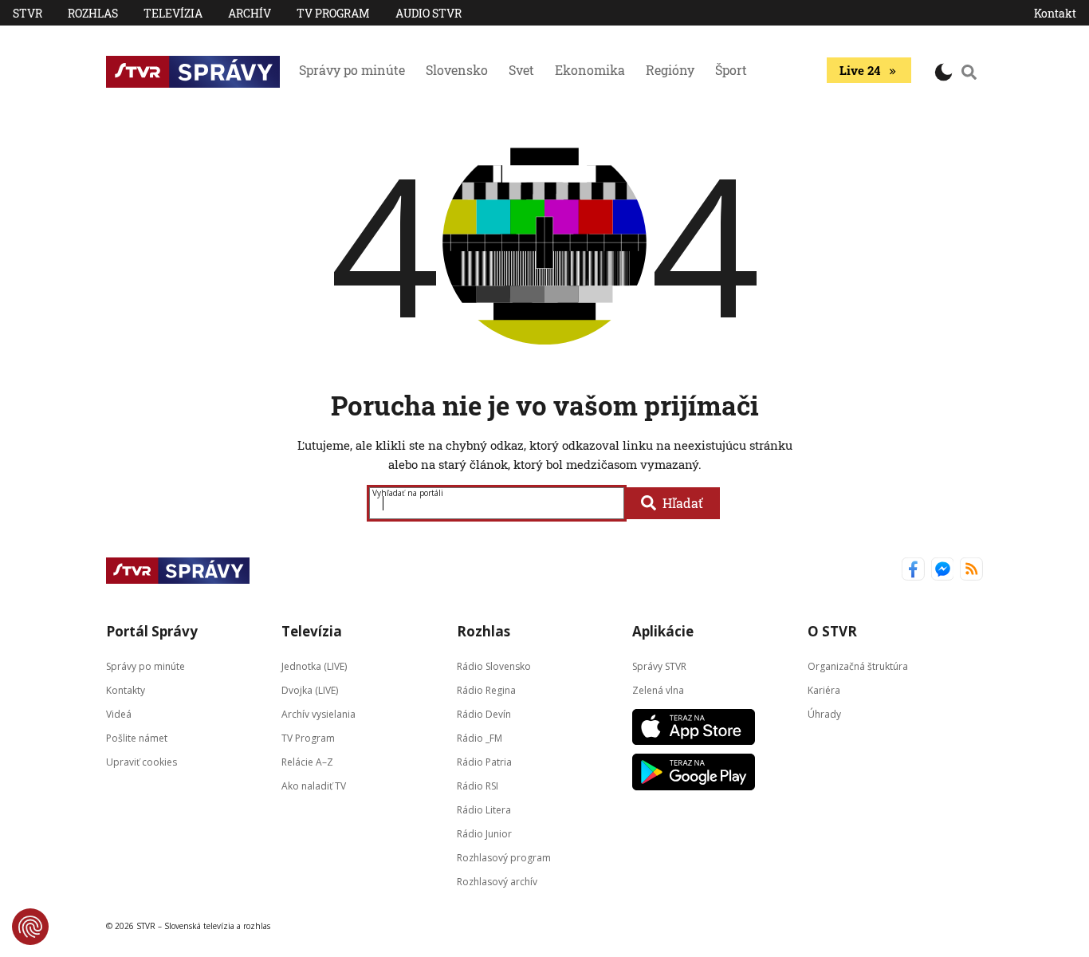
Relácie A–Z (307, 761)
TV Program (333, 13)
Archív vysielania (318, 713)
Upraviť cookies (141, 761)
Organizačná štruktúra (858, 665)
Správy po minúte (352, 69)
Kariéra (824, 689)
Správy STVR (659, 665)
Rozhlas (93, 13)
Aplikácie (663, 631)
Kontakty (125, 689)
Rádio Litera (484, 809)
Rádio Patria (484, 761)
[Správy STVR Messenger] (942, 570)
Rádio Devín (484, 713)
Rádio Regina (486, 689)
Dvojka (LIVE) (309, 689)
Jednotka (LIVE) (314, 665)
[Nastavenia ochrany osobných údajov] (30, 926)
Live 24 (859, 70)
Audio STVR (428, 13)
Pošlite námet (136, 737)
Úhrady (824, 713)
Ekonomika (590, 69)
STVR (27, 13)
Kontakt (1055, 13)
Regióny (670, 69)
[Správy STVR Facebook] (913, 570)
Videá (119, 713)
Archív (249, 13)
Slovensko (457, 69)
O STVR (832, 631)
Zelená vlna (658, 689)
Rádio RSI (477, 785)
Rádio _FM (479, 737)
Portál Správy (152, 631)
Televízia (172, 13)
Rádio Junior (484, 833)
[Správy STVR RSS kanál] (971, 570)
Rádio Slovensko (494, 665)
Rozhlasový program (504, 857)
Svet (521, 69)
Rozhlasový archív (497, 881)
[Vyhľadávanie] (969, 72)
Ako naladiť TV (313, 785)
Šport (731, 69)
